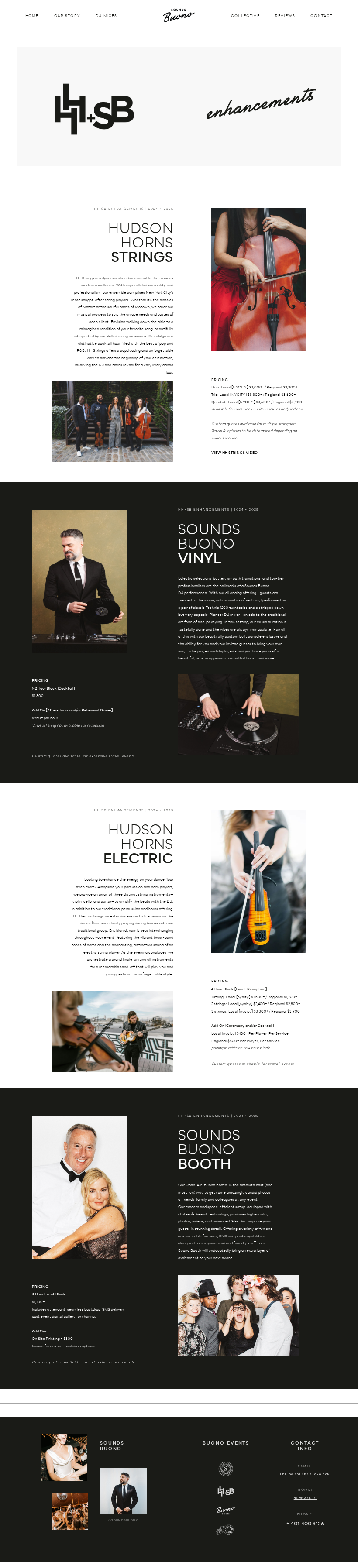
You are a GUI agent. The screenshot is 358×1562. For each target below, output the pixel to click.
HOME (32, 16)
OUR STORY (67, 16)
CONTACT (321, 16)
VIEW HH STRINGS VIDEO (234, 452)
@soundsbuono (123, 1520)
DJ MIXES (106, 16)
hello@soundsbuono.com (305, 1474)
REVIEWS (285, 16)
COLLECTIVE (245, 16)
